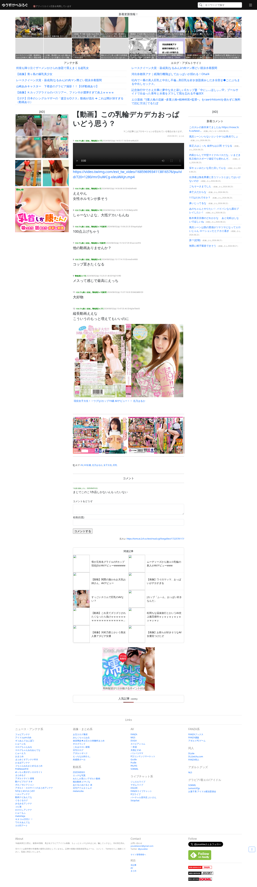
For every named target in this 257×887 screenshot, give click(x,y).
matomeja (20, 816)
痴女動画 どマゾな (81, 781)
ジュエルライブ (138, 781)
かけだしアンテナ (23, 809)
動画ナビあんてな (23, 797)
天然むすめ (136, 750)
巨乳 (115, 465)
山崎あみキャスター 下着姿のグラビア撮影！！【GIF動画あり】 (57, 86)
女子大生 (107, 465)
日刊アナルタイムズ (82, 787)
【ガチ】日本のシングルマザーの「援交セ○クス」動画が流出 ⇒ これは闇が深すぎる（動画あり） (69, 100)
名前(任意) (78, 517)
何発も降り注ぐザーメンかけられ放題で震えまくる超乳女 (52, 68)
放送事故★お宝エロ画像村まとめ (89, 740)
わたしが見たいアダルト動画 (86, 778)
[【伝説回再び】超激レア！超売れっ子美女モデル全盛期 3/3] (56, 173)
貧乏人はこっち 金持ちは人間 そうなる (210, 145)
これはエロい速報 (81, 746)
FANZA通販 (193, 737)
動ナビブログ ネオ (24, 781)
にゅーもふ (20, 812)
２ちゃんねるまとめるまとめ (28, 765)
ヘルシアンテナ (22, 794)
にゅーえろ (20, 753)
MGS (133, 737)
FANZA (134, 734)
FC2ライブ (136, 794)
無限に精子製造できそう (202, 245)
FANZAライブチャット (141, 791)
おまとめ (19, 756)
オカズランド (79, 743)
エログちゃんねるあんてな (27, 750)
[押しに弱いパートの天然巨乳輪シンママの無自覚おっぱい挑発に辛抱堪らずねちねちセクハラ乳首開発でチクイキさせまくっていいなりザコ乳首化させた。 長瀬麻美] (100, 435)
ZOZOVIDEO (79, 772)
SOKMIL (134, 768)
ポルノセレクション (24, 784)
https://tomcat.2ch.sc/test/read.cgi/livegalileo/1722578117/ (155, 538)
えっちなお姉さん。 (82, 756)
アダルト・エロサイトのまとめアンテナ (34, 787)
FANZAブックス (195, 734)
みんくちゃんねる (81, 737)
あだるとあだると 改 (82, 784)
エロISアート (21, 825)
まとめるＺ (20, 775)
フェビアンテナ (22, 734)
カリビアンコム (138, 743)
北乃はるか (97, 465)
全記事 (133, 865)
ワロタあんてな (22, 822)
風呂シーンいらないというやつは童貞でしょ (213, 136)
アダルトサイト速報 (24, 778)
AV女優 (87, 465)
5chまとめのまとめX (25, 790)
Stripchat (135, 800)
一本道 (134, 746)
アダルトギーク (80, 753)
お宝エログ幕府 (80, 734)
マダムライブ (137, 784)
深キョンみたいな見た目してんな (207, 167)
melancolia (78, 791)
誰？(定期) (194, 240)
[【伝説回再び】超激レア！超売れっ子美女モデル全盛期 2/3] (28, 173)
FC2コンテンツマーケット (143, 756)
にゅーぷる (20, 743)
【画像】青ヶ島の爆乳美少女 (34, 74)
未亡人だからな (197, 192)
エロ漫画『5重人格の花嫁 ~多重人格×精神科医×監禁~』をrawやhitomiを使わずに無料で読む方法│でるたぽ (185, 101)
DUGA (134, 740)
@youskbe (143, 849)
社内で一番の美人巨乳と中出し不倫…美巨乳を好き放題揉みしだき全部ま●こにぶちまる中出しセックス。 (185, 82)
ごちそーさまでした (200, 186)
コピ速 (18, 806)
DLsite (191, 753)
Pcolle (133, 762)
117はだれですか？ (199, 197)
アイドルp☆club (23, 737)
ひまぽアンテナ (22, 762)
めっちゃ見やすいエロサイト (28, 772)
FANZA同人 (193, 759)
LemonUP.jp (194, 788)
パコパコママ (137, 753)
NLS (190, 772)
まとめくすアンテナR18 (26, 759)
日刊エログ (78, 750)
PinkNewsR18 (21, 768)
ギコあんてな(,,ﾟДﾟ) (24, 740)
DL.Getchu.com (195, 756)
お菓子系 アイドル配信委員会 (202, 791)
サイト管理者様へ (138, 854)
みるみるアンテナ (23, 803)
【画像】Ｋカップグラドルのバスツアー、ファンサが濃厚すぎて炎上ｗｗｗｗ (65, 92)
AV (82, 465)
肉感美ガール (79, 759)
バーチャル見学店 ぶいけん (143, 797)
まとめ (181, 136)
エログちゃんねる (23, 746)
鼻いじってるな (197, 203)
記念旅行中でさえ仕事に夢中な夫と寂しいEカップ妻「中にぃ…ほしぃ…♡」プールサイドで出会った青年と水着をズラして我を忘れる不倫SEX (184, 91)
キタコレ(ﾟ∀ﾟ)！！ (24, 819)
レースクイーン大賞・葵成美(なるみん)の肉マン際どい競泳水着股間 (59, 80)
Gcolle (134, 759)
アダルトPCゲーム (197, 740)
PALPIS (134, 765)
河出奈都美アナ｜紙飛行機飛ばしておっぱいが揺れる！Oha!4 (170, 74)
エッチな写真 (79, 775)
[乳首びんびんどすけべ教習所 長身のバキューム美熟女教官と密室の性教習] (155, 435)
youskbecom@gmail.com (142, 846)
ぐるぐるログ (21, 800)
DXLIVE (134, 787)
